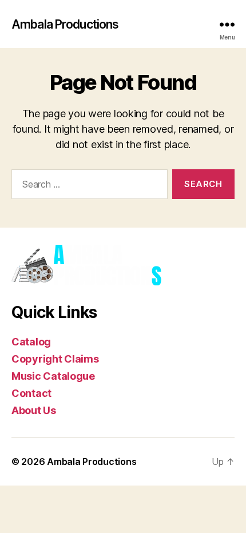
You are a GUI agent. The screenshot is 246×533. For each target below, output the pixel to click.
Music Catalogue (53, 376)
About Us (33, 410)
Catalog (31, 342)
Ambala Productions (64, 24)
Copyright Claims (55, 359)
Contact (31, 393)
